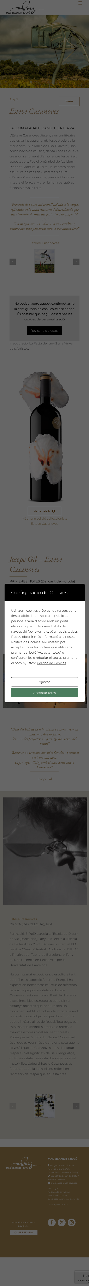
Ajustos (44, 682)
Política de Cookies (51, 663)
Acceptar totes (44, 693)
